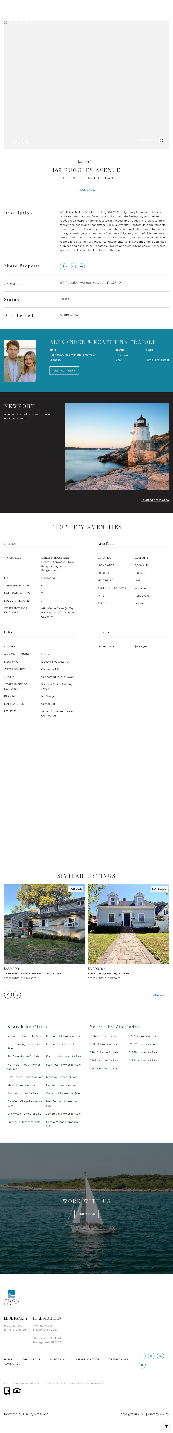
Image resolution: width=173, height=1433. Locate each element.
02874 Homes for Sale (104, 1036)
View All (159, 994)
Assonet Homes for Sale (22, 1093)
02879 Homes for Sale (143, 1052)
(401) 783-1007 (13, 1325)
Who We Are (31, 1359)
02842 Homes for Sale (104, 1068)
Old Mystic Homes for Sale (24, 1113)
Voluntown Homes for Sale (24, 1036)
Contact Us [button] (86, 1214)
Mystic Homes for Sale (21, 1085)
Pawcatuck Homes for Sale (63, 1036)
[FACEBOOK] (142, 1356)
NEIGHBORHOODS (87, 1359)
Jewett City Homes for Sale (63, 1113)
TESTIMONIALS (118, 1359)
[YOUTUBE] (142, 1365)
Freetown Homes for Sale (24, 1122)
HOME (8, 1359)
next (25, 140)
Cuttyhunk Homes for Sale (63, 1093)
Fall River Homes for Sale (23, 1056)
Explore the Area (156, 500)
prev (16, 140)
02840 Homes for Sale (104, 1052)
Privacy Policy (158, 1414)
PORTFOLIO (57, 1359)
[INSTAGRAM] (151, 1356)
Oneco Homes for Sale (60, 1044)
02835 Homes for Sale (143, 1036)
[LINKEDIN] (160, 1356)
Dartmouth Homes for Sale (63, 1056)
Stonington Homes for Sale (63, 1064)
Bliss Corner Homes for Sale (25, 1077)
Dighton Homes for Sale (61, 1085)
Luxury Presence (35, 1414)
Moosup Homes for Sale (61, 1077)
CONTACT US (12, 1363)
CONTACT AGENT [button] (64, 370)
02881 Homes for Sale (104, 1044)
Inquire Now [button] (86, 189)
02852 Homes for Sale (104, 1060)
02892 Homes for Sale (143, 1060)
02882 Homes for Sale (143, 1044)
